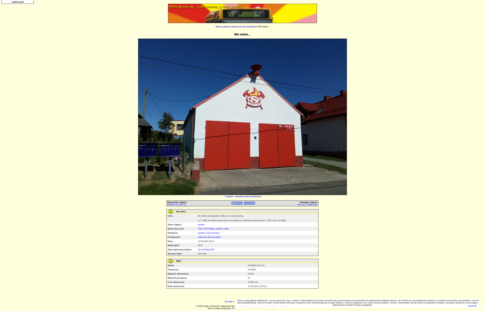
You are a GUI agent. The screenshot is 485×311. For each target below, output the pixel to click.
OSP (200, 229)
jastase (230, 196)
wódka (219, 229)
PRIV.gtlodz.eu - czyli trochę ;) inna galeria (205, 7)
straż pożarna (213, 233)
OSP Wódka (209, 229)
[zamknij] (472, 306)
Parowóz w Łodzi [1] (176, 204)
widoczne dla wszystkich (244, 26)
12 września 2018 (206, 249)
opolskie (202, 233)
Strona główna (222, 26)
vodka (226, 229)
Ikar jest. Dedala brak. (307, 204)
